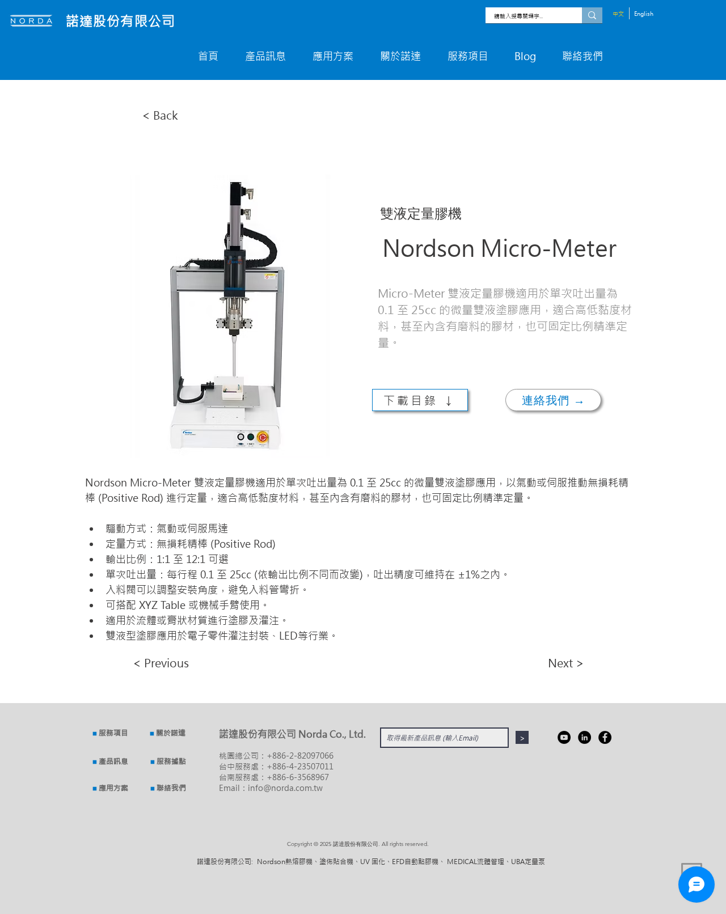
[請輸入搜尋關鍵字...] (592, 15)
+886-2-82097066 (300, 755)
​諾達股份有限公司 (120, 20)
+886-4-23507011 (300, 766)
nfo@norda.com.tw (286, 787)
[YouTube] (564, 737)
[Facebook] (604, 737)
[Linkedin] (584, 737)
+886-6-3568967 (298, 777)
